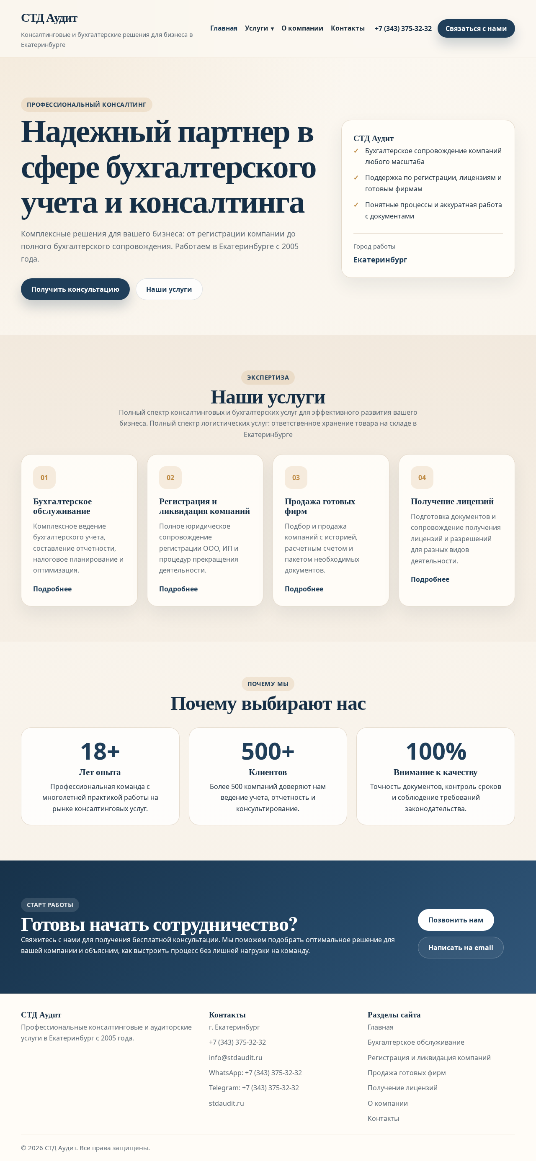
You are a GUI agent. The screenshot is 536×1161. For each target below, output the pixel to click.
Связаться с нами (476, 28)
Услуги (256, 28)
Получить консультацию (75, 289)
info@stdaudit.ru (236, 1057)
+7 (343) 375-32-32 (403, 28)
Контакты (348, 28)
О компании (302, 28)
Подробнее (52, 588)
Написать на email (460, 947)
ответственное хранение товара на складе (341, 423)
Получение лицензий (452, 501)
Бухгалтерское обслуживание (62, 506)
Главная (223, 28)
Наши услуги (169, 289)
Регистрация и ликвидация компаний (204, 506)
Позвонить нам (456, 920)
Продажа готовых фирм (320, 506)
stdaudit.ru (226, 1103)
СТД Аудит (49, 17)
